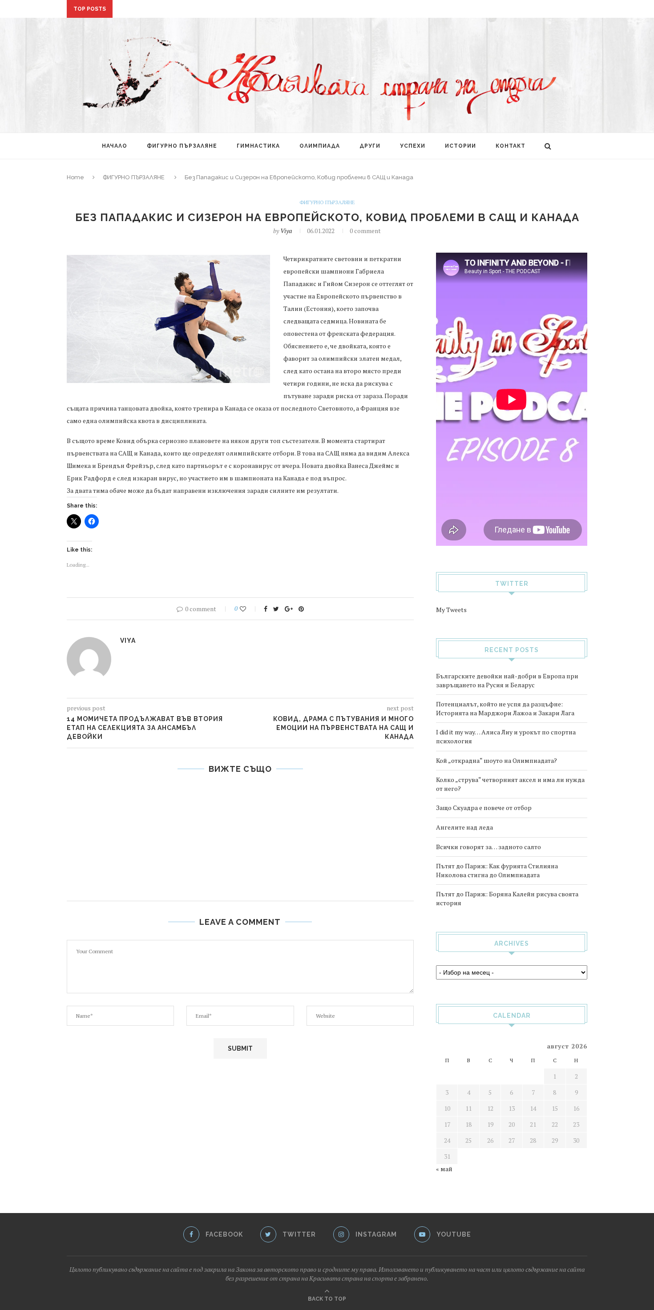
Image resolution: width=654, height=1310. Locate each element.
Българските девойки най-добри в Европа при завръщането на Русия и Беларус (507, 680)
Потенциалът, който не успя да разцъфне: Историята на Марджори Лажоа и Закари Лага (505, 708)
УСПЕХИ (412, 146)
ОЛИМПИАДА (319, 146)
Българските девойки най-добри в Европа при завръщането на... (230, 9)
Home (75, 177)
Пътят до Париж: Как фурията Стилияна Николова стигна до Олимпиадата (497, 870)
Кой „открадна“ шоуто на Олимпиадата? (496, 760)
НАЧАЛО (114, 146)
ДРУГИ (369, 146)
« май (444, 1169)
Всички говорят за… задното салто (488, 846)
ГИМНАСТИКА (258, 146)
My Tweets (451, 609)
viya (286, 230)
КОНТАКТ (510, 146)
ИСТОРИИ (460, 146)
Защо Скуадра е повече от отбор (484, 807)
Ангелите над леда (464, 827)
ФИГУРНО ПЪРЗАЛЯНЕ (182, 146)
